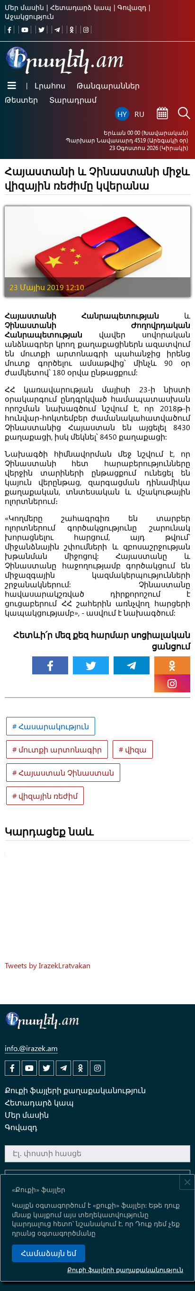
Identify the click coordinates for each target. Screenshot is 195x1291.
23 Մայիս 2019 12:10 (46, 287)
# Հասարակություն (50, 726)
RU (139, 114)
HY (122, 114)
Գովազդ (131, 7)
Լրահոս (50, 85)
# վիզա (133, 749)
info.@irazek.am (31, 1048)
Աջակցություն (29, 16)
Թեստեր (21, 100)
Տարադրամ (73, 100)
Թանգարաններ (108, 85)
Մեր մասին (24, 7)
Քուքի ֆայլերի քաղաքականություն (125, 1269)
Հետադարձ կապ (80, 7)
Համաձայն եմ (48, 1253)
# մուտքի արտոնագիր (57, 749)
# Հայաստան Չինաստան (63, 773)
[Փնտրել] (184, 114)
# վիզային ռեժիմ (45, 796)
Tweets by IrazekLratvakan (47, 965)
